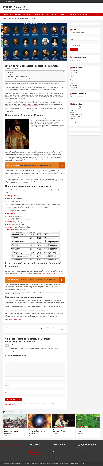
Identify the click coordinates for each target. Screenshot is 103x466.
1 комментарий (15, 68)
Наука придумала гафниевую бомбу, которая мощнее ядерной (39, 431)
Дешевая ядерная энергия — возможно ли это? (63, 431)
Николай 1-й (10, 224)
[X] (2, 30)
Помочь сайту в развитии (34, 454)
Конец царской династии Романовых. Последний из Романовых (23, 78)
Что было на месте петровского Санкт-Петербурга (11, 431)
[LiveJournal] (2, 36)
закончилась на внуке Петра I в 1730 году (49, 273)
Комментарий (9, 361)
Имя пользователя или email (77, 32)
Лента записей (81, 452)
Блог (76, 463)
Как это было (8, 14)
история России (13, 319)
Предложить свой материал (35, 449)
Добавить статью (13, 445)
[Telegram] (2, 45)
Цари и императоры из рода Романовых (17, 76)
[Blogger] (2, 33)
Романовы (19, 319)
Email (7, 385)
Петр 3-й (9, 218)
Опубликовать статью (46, 463)
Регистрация (82, 14)
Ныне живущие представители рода (16, 79)
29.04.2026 (55, 433)
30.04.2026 (31, 435)
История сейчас (74, 70)
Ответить (12, 351)
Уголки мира (73, 85)
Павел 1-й (9, 221)
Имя (6, 379)
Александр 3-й (10, 227)
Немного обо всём (75, 78)
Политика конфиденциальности (30, 463)
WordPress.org (81, 456)
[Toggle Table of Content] (61, 72)
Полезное (54, 14)
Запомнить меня (75, 45)
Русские (18, 14)
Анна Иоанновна (11, 213)
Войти (74, 49)
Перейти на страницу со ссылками (62, 448)
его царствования (40, 119)
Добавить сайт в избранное (35, 448)
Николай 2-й (10, 229)
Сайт (6, 392)
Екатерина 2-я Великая (12, 219)
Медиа (61, 14)
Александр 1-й (10, 223)
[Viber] (2, 39)
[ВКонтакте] (2, 24)
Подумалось (27, 14)
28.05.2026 (7, 435)
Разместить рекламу (33, 452)
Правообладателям (58, 463)
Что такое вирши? (11, 328)
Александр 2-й (10, 226)
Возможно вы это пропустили (15, 412)
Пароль (72, 39)
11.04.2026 (80, 433)
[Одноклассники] (2, 27)
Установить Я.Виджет (33, 451)
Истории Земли (14, 6)
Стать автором (71, 14)
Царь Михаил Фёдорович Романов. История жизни (51, 328)
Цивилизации (38, 14)
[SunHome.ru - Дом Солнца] (60, 451)
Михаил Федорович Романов (14, 195)
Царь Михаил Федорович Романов (15, 74)
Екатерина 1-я (10, 210)
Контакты (81, 463)
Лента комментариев (82, 454)
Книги (47, 14)
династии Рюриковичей (32, 105)
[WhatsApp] (2, 42)
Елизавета (9, 216)
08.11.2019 (7, 68)
